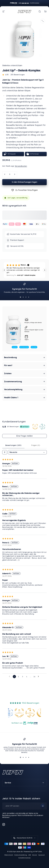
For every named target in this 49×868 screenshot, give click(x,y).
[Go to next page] (39, 676)
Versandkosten (21, 166)
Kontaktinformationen (24, 858)
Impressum (41, 855)
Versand (34, 855)
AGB (29, 855)
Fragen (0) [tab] (35, 445)
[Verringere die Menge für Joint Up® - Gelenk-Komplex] (4, 174)
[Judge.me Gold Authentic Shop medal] (19, 712)
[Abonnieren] (42, 806)
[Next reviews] (44, 270)
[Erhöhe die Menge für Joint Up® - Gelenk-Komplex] (14, 174)
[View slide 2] (23, 297)
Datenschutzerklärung (20, 855)
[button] (24, 270)
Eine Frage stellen (24, 436)
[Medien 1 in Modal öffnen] (42, 21)
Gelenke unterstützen (12, 65)
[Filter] (4, 452)
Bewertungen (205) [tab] (13, 445)
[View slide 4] (28, 297)
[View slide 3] (25, 297)
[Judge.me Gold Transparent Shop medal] (30, 712)
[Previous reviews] (4, 270)
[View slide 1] (20, 297)
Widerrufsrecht (8, 855)
